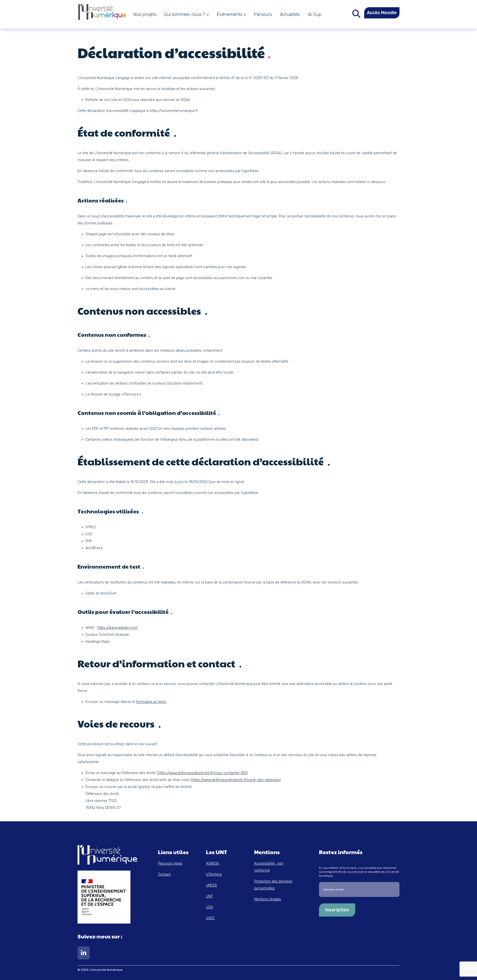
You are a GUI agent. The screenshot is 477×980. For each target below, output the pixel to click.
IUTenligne (214, 874)
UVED (210, 918)
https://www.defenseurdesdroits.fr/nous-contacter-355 (202, 773)
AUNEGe (212, 863)
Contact (164, 874)
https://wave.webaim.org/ (117, 628)
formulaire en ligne (151, 702)
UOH (209, 907)
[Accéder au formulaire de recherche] (356, 15)
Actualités (290, 14)
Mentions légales (267, 899)
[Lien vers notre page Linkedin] (84, 954)
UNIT (209, 896)
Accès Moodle (382, 12)
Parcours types (170, 863)
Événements (229, 14)
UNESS (211, 885)
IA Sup (314, 14)
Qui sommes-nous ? (184, 14)
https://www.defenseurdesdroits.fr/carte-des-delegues (236, 780)
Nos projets (145, 14)
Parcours (263, 14)
